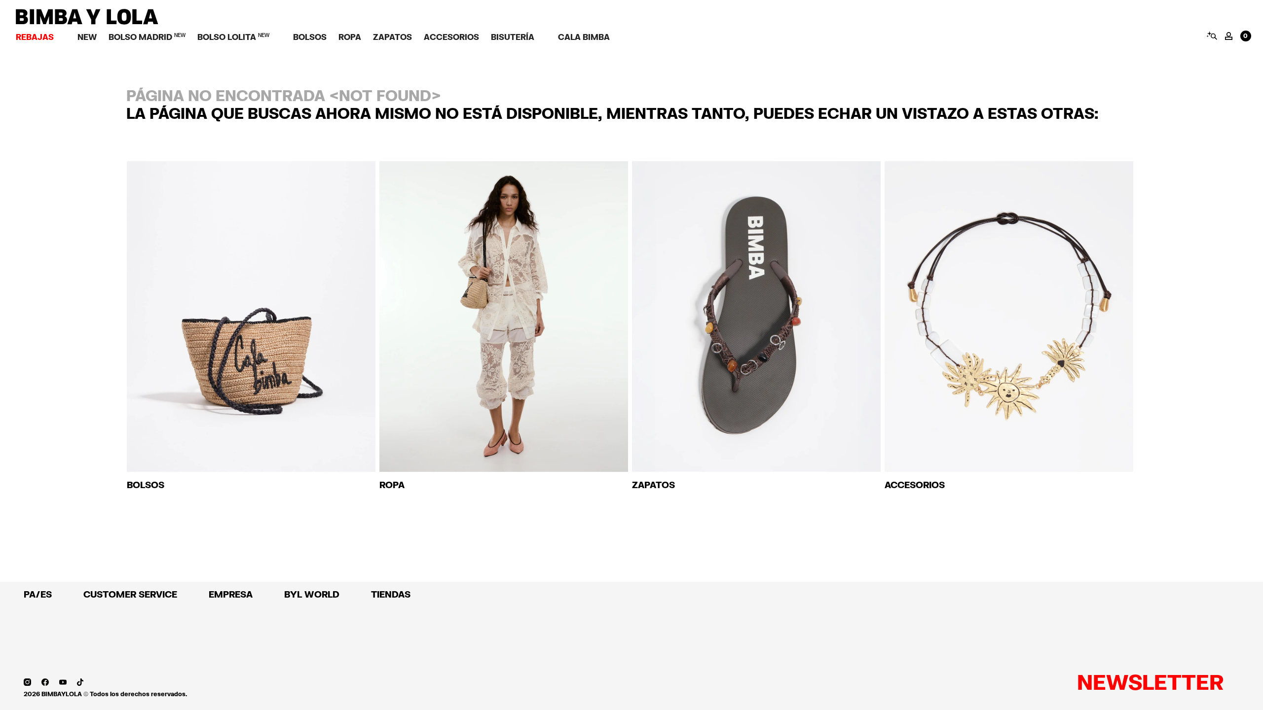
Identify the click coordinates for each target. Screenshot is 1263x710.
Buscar (1211, 35)
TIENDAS (390, 594)
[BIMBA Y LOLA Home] (87, 22)
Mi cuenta (1228, 36)
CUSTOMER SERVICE (130, 594)
